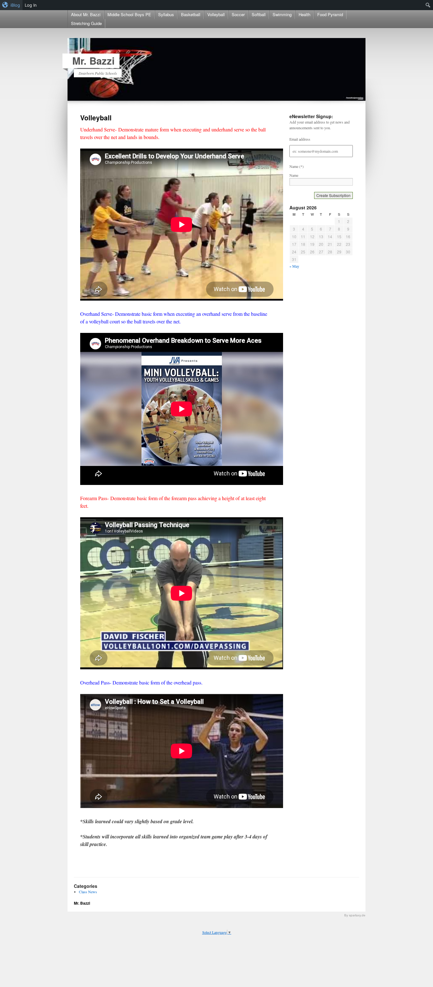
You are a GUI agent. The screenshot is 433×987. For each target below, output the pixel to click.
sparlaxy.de (357, 915)
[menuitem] (11, 5)
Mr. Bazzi (93, 61)
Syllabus (166, 14)
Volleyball (216, 14)
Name (293, 175)
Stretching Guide (86, 23)
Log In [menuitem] (31, 5)
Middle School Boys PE (129, 14)
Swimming (282, 14)
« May (294, 266)
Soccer (238, 14)
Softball (259, 14)
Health (304, 14)
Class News (88, 891)
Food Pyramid (330, 14)
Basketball (190, 14)
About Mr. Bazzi (85, 14)
